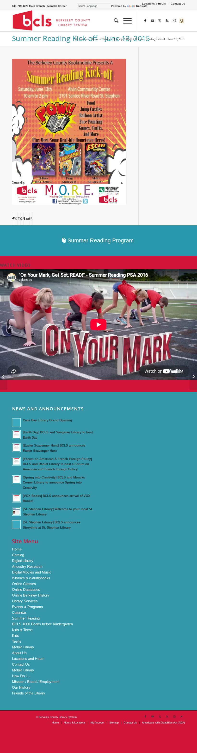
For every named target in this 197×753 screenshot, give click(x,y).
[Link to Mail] (152, 20)
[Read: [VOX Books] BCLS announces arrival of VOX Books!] (16, 498)
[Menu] (125, 20)
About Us (19, 653)
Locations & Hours (154, 3)
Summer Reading (26, 618)
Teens (16, 641)
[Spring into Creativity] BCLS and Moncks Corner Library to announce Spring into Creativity (54, 483)
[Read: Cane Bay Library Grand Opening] (16, 422)
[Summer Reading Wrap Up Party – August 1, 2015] (3, 376)
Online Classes (24, 584)
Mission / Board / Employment (35, 682)
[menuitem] (154, 3)
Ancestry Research (27, 566)
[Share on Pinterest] (22, 218)
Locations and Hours (28, 659)
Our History (21, 687)
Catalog (18, 555)
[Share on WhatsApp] (19, 218)
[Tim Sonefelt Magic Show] (193, 376)
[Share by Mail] (27, 218)
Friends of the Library (28, 693)
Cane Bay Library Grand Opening (47, 420)
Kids (15, 635)
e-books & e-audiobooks (31, 578)
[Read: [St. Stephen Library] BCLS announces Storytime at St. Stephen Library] (16, 524)
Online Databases (26, 589)
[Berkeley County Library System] (51, 20)
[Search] (113, 20)
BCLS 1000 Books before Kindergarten (42, 624)
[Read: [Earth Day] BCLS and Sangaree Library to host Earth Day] (16, 434)
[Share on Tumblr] (25, 218)
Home (17, 549)
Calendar (19, 612)
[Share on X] (16, 218)
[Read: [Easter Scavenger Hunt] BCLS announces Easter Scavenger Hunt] (16, 447)
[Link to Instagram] (174, 20)
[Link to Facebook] (145, 20)
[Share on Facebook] (13, 218)
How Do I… (21, 676)
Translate (141, 6)
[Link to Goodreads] (181, 20)
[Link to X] (159, 20)
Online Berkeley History (30, 595)
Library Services (25, 601)
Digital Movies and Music (31, 572)
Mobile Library (23, 647)
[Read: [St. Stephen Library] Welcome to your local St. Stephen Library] (16, 511)
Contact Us (178, 3)
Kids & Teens (22, 630)
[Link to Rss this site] (167, 20)
